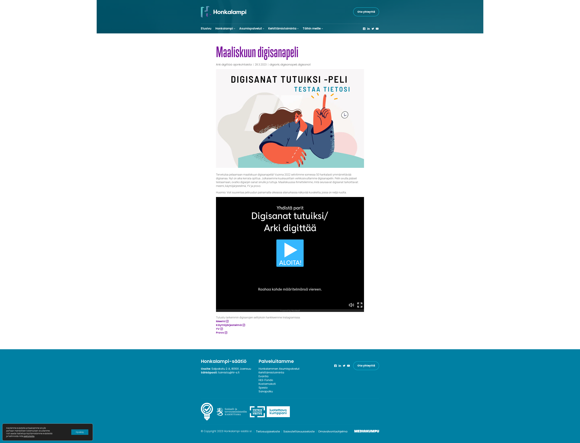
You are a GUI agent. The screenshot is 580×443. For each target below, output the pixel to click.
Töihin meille (312, 28)
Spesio (263, 387)
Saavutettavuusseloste (299, 431)
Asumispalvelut (250, 28)
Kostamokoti (267, 384)
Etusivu (206, 28)
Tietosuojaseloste (268, 431)
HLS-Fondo (266, 380)
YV (218, 329)
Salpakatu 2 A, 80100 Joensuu (231, 369)
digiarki (274, 64)
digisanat (304, 64)
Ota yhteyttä (366, 12)
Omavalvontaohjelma (332, 431)
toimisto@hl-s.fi (228, 372)
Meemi (220, 321)
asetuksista (29, 436)
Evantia (263, 376)
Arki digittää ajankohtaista (234, 64)
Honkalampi (224, 28)
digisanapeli (288, 64)
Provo (220, 332)
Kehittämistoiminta (282, 28)
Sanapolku (266, 391)
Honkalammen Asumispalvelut (279, 369)
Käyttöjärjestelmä (229, 325)
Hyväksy (80, 432)
